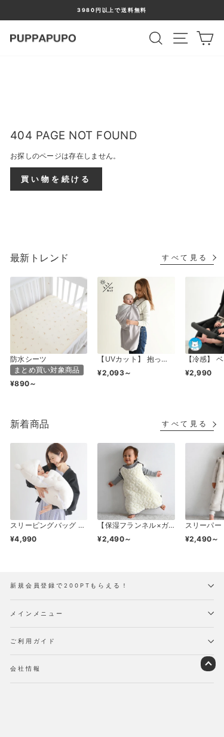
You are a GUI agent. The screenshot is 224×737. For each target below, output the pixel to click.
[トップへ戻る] (208, 663)
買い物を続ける (56, 179)
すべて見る (185, 257)
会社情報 (25, 668)
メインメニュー (37, 613)
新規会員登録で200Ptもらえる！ (69, 585)
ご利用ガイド (33, 641)
